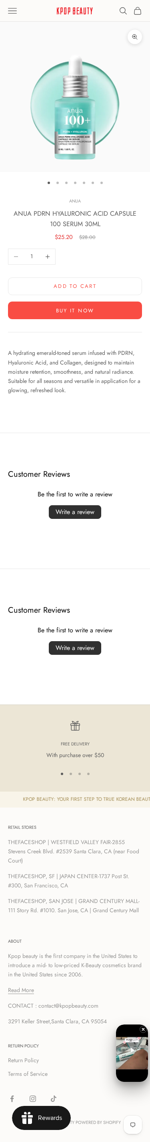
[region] (75, 740)
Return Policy (23, 1060)
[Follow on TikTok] (54, 1099)
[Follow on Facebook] (12, 1099)
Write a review (75, 511)
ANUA (75, 201)
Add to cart (75, 286)
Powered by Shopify (98, 1122)
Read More (21, 990)
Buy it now (75, 310)
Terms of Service (28, 1074)
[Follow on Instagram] (33, 1099)
